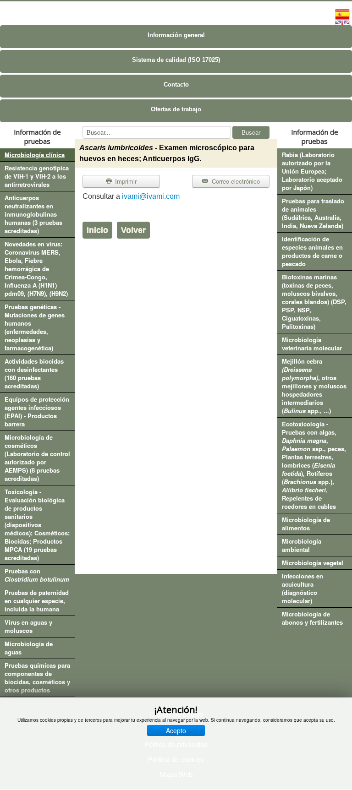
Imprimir (125, 181)
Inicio (97, 229)
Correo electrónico (235, 181)
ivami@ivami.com (151, 196)
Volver (133, 229)
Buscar (251, 132)
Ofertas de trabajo (176, 109)
